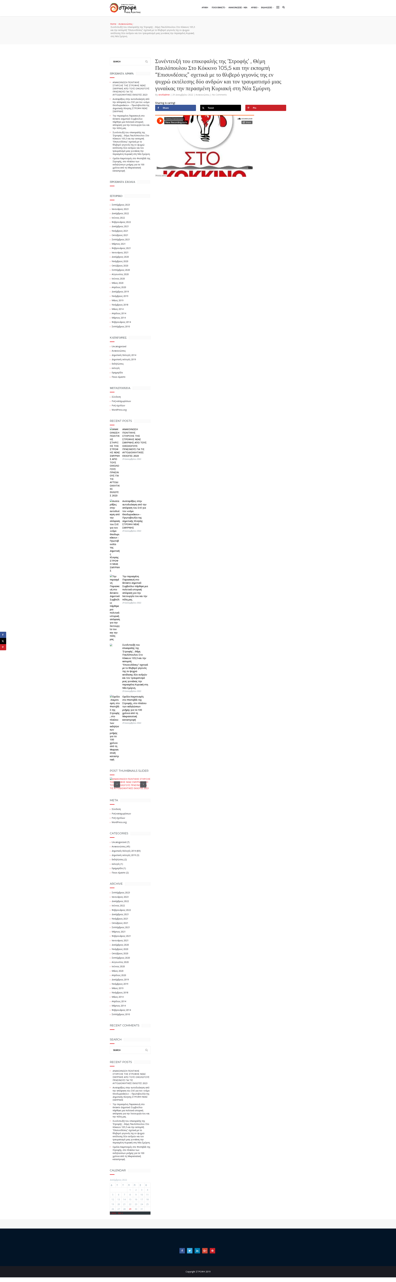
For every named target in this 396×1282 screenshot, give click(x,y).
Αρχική (205, 7)
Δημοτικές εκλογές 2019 (124, 359)
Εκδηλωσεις (266, 7)
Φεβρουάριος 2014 (121, 321)
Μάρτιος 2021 (119, 243)
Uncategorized (119, 346)
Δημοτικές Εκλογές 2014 (124, 355)
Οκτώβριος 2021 (120, 235)
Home (113, 23)
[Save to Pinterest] (3, 647)
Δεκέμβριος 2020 (120, 256)
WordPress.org (119, 409)
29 (130, 1209)
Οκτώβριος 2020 (120, 265)
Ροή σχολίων (118, 405)
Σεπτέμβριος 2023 (121, 204)
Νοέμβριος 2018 (120, 304)
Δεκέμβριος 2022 (120, 213)
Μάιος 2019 (117, 300)
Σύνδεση (116, 396)
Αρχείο (254, 7)
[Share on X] (3, 641)
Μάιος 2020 (117, 282)
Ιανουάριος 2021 (120, 252)
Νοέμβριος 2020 (120, 261)
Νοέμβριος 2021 (120, 230)
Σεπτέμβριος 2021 (121, 239)
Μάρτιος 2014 (119, 317)
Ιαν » (120, 1213)
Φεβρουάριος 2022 (121, 222)
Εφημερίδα (117, 372)
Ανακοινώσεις (125, 23)
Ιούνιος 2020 (118, 278)
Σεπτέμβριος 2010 (121, 326)
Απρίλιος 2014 (119, 313)
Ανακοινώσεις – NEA (237, 7)
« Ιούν (113, 1213)
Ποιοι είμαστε (118, 376)
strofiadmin (164, 94)
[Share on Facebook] (3, 635)
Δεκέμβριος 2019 (120, 291)
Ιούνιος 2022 (118, 217)
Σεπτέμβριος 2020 (121, 269)
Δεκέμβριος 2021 (120, 226)
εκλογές (116, 368)
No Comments (219, 94)
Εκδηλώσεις (118, 363)
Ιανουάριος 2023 (120, 209)
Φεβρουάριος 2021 (121, 248)
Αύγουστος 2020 (120, 274)
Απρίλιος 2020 (119, 287)
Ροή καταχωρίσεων (121, 401)
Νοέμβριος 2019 (120, 296)
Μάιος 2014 (117, 309)
